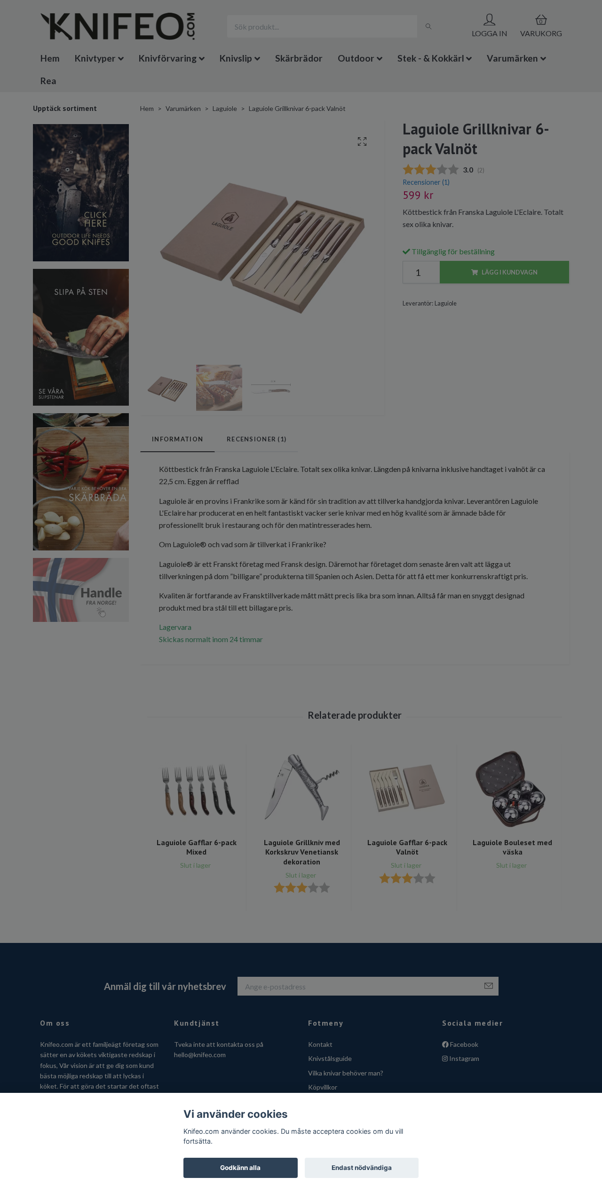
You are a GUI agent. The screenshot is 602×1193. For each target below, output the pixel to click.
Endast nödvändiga (362, 1167)
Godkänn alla (240, 1167)
